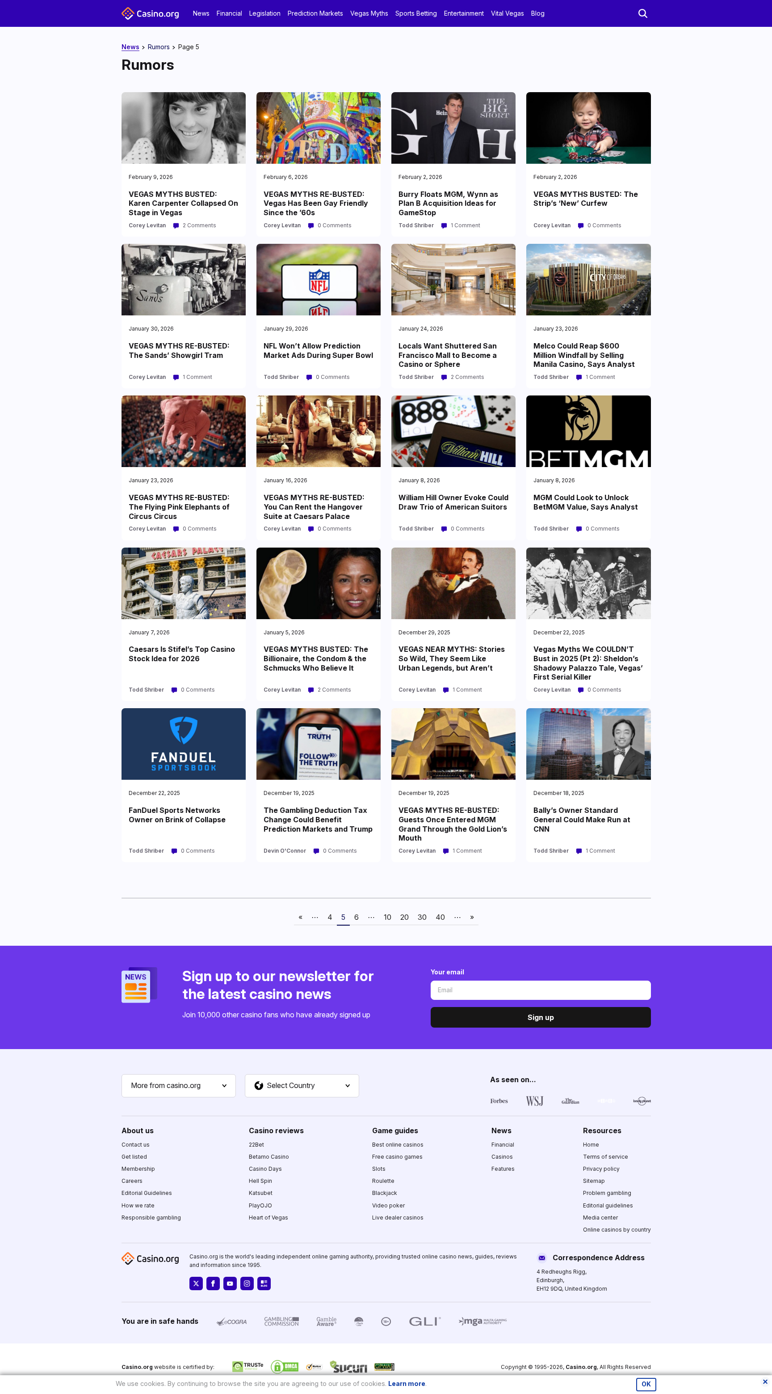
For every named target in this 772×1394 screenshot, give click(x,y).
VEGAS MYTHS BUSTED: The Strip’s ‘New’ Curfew (585, 199)
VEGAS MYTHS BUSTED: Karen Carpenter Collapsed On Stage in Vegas (183, 203)
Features (503, 1168)
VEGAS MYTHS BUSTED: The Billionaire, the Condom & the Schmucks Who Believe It (316, 658)
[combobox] (179, 1085)
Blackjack (384, 1193)
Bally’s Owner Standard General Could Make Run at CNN (581, 819)
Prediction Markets (315, 13)
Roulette (383, 1180)
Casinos (502, 1156)
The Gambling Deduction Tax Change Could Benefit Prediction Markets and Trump (318, 819)
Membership (138, 1168)
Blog (538, 13)
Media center (600, 1217)
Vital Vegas (507, 13)
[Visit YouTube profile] (230, 1283)
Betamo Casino (269, 1156)
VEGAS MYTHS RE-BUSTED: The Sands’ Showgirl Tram (179, 350)
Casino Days (265, 1168)
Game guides (395, 1130)
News (201, 13)
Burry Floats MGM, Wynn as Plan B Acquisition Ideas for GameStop (448, 203)
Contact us (136, 1144)
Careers (132, 1180)
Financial (229, 13)
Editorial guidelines (608, 1205)
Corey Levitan (147, 225)
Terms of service (605, 1156)
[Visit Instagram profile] (247, 1283)
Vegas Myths (369, 13)
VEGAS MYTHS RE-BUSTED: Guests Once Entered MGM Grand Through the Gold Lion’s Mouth (453, 824)
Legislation (265, 13)
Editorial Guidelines (147, 1193)
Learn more (406, 1383)
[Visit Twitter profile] (196, 1283)
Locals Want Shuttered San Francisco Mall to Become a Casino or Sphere (448, 355)
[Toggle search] (643, 13)
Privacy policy (601, 1168)
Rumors (159, 47)
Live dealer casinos (398, 1217)
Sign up (541, 1017)
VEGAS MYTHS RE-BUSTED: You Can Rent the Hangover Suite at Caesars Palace (314, 507)
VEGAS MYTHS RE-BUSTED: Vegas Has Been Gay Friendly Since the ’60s (316, 203)
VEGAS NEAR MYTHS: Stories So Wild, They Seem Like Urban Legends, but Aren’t (452, 658)
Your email (447, 972)
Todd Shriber (416, 225)
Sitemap (594, 1180)
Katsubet (261, 1193)
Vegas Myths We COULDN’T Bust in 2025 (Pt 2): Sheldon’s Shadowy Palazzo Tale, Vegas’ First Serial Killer (588, 663)
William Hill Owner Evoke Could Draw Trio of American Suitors (453, 502)
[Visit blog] (264, 1283)
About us (138, 1130)
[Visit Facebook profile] (213, 1283)
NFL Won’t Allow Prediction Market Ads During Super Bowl (318, 350)
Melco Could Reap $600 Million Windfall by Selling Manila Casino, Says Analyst (584, 355)
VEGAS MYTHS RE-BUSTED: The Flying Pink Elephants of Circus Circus (179, 507)
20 (404, 917)
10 (387, 917)
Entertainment (464, 13)
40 (440, 917)
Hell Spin (260, 1180)
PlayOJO (260, 1205)
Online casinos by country (617, 1229)
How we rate (138, 1205)
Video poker (388, 1205)
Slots (379, 1168)
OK (646, 1384)
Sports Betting (416, 13)
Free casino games (397, 1156)
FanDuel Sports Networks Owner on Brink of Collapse (177, 815)
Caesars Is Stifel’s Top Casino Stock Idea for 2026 (182, 654)
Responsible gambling (151, 1217)
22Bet (256, 1144)
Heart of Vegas (268, 1217)
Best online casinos (398, 1144)
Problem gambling (607, 1193)
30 (422, 917)
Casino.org (581, 1367)
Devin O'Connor (285, 850)
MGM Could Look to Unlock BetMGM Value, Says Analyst (585, 502)
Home (591, 1144)
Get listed (134, 1156)
